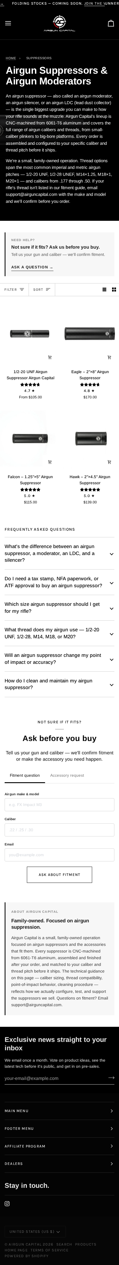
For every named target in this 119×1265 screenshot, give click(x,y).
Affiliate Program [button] (25, 1146)
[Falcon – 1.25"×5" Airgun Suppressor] (30, 439)
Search (64, 1244)
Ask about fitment (59, 874)
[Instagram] (7, 1203)
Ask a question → (32, 267)
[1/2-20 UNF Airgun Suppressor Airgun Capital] (30, 334)
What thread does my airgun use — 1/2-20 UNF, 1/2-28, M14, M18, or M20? (52, 633)
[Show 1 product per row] (104, 289)
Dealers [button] (14, 1163)
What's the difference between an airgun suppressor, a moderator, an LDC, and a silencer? (49, 553)
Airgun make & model (22, 794)
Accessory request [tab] (67, 775)
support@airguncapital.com (36, 1004)
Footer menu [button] (19, 1128)
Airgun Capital (25, 1244)
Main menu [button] (17, 1111)
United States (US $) (32, 1231)
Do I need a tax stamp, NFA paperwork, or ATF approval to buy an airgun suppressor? (53, 582)
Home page (16, 1250)
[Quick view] (50, 357)
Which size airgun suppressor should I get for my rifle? (52, 607)
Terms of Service (49, 1250)
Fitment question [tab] (25, 775)
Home (11, 58)
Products (86, 1244)
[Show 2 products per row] (114, 289)
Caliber (10, 819)
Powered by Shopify (27, 1256)
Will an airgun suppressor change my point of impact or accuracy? (53, 659)
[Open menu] (13, 23)
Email (9, 844)
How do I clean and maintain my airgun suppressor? (48, 684)
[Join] (109, 1077)
